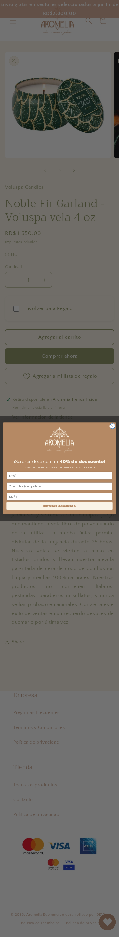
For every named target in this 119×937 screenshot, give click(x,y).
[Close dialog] (112, 426)
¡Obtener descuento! (59, 506)
